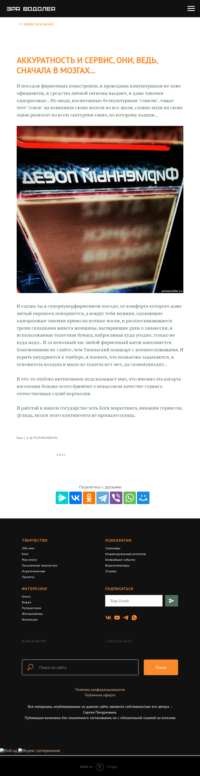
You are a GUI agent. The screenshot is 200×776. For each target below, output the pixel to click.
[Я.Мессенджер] (62, 498)
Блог (25, 554)
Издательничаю (33, 571)
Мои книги (29, 560)
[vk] (108, 617)
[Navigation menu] (191, 8)
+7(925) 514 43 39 (118, 641)
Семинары (112, 548)
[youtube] (117, 617)
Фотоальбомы (32, 614)
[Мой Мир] (143, 498)
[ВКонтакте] (75, 498)
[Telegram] (102, 498)
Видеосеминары (117, 565)
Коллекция (30, 619)
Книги (26, 596)
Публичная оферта (100, 695)
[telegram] (125, 617)
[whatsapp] (134, 617)
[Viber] (116, 498)
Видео (26, 602)
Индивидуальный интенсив (125, 554)
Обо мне (28, 548)
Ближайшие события (120, 560)
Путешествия (31, 608)
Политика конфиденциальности (100, 689)
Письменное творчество (40, 565)
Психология (118, 540)
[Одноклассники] (89, 498)
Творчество (35, 540)
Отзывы (110, 571)
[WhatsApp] (129, 498)
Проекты (28, 577)
